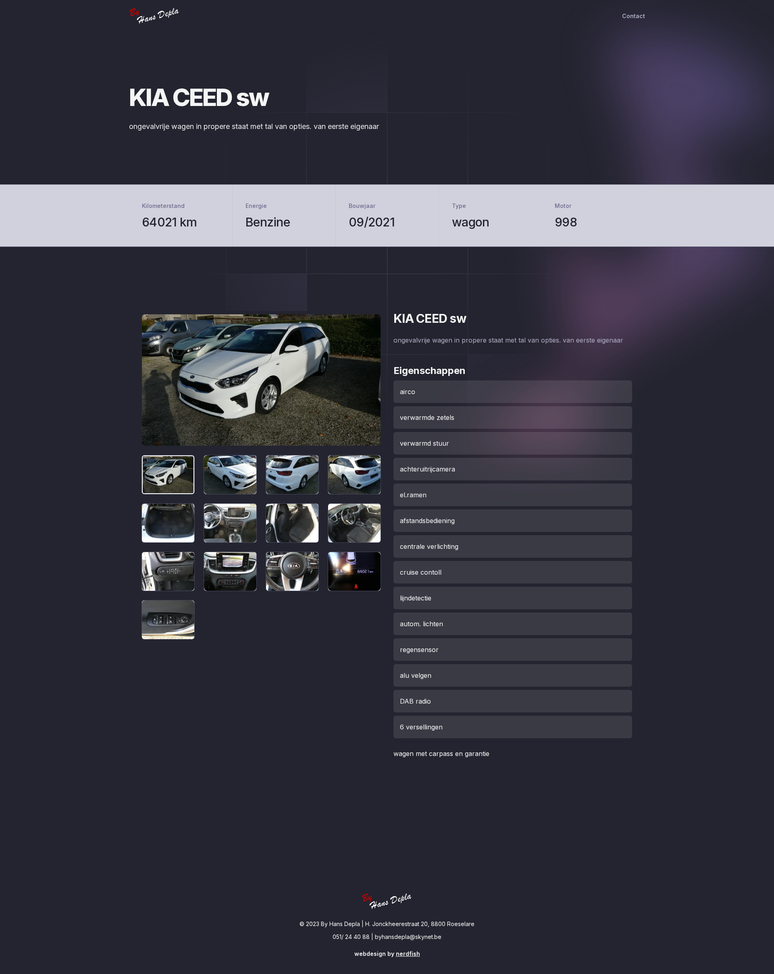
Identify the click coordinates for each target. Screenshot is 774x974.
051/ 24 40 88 (351, 936)
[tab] (168, 474)
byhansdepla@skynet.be (408, 936)
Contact (633, 15)
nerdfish (408, 953)
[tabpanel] (261, 380)
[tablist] (261, 547)
